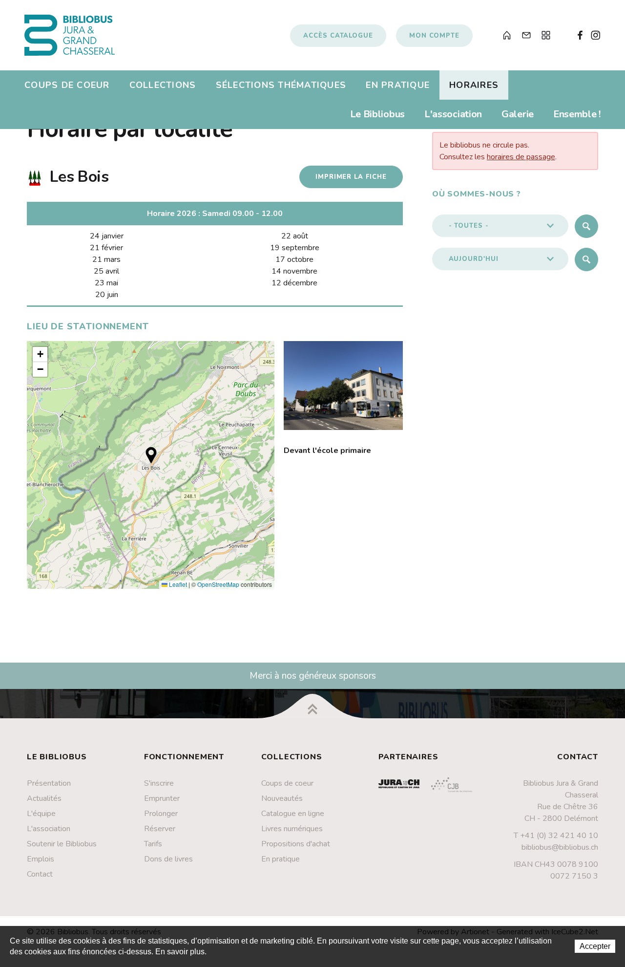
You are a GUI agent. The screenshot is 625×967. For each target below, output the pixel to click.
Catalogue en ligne (292, 813)
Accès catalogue (338, 35)
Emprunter (162, 798)
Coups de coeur (67, 85)
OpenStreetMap (218, 584)
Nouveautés (282, 798)
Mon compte (434, 35)
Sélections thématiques (281, 85)
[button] (151, 455)
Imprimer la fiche (350, 176)
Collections (162, 85)
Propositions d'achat (295, 843)
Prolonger (161, 813)
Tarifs (153, 843)
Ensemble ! (577, 114)
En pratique (398, 85)
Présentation (49, 783)
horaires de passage (521, 156)
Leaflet (177, 584)
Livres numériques (292, 828)
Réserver (159, 828)
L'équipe (41, 813)
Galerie (517, 114)
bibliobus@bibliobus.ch (559, 847)
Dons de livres (168, 859)
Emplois (40, 859)
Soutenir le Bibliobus (62, 843)
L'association (453, 114)
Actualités (44, 798)
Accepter (595, 946)
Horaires (474, 85)
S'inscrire (159, 783)
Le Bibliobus (377, 114)
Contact (40, 874)
